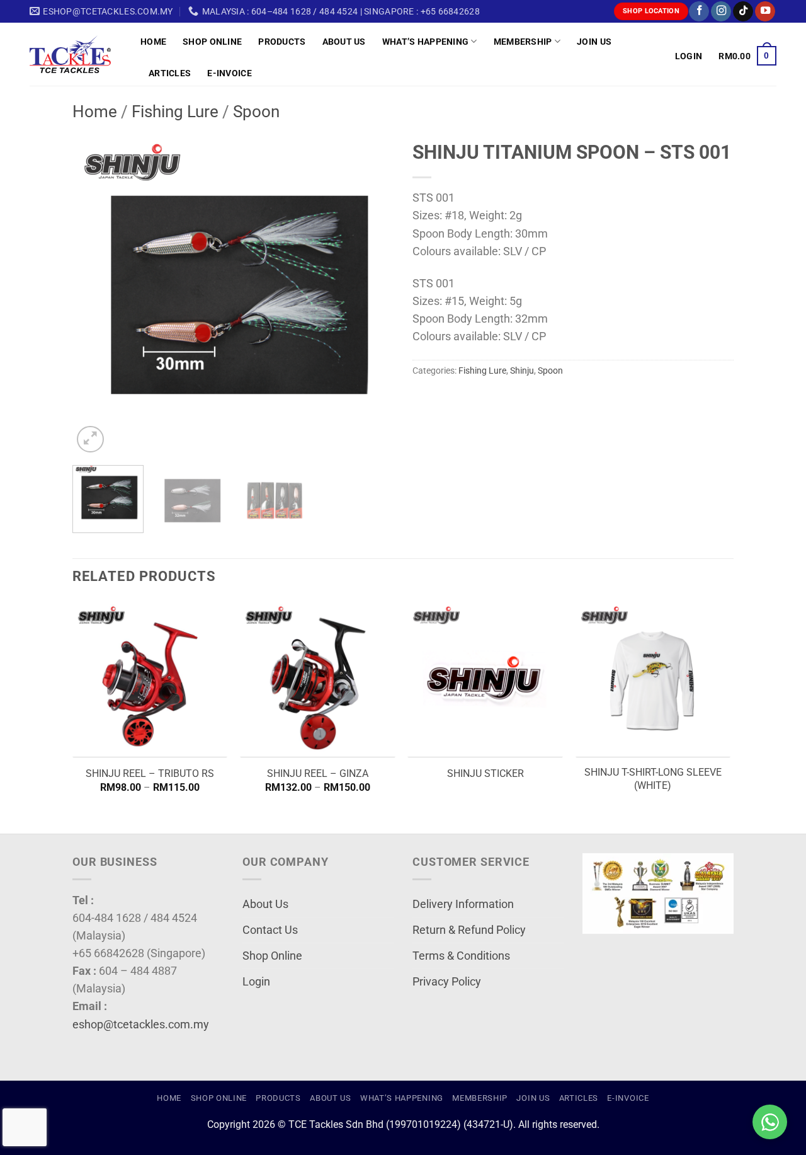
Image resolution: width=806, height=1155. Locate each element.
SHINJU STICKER (485, 773)
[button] (688, 56)
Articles (170, 73)
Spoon (256, 111)
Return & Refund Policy (469, 930)
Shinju (522, 370)
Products (281, 42)
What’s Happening (425, 42)
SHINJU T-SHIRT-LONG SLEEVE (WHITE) (653, 778)
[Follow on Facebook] (699, 11)
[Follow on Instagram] (721, 11)
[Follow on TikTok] (743, 11)
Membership (523, 42)
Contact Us (270, 930)
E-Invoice (229, 73)
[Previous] (94, 295)
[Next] (371, 295)
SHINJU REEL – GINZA (317, 773)
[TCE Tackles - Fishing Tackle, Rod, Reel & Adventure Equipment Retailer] (76, 54)
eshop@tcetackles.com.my (140, 1024)
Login (256, 981)
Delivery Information (463, 904)
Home (153, 42)
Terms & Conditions (461, 956)
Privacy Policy (446, 981)
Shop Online (212, 42)
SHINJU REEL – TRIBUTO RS (150, 773)
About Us (344, 42)
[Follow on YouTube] (765, 11)
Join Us (594, 42)
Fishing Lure (175, 111)
